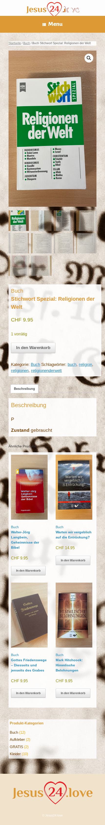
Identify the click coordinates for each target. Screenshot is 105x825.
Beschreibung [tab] (24, 389)
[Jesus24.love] (52, 10)
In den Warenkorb (33, 347)
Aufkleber (17, 739)
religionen (20, 370)
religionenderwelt (46, 370)
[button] (88, 58)
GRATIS (16, 747)
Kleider (15, 754)
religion (85, 364)
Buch (26, 43)
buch (72, 364)
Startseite (15, 43)
